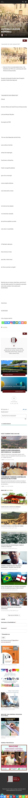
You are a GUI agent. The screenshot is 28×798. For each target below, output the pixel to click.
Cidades (5, 532)
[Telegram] (19, 322)
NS (6, 35)
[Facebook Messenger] (8, 322)
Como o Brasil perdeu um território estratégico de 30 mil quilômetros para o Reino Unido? (13, 587)
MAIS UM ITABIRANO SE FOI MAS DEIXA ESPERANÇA (11, 607)
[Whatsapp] (3, 322)
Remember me (6, 634)
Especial (5, 553)
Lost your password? (6, 642)
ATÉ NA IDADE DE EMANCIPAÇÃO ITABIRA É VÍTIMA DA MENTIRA (12, 545)
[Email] (17, 322)
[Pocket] (22, 322)
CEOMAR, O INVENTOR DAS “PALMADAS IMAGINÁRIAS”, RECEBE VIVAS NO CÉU (11, 566)
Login (25, 409)
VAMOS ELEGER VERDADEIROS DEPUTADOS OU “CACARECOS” (11, 451)
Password (4, 628)
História (3, 26)
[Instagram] (11, 322)
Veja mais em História (13, 615)
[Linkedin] (14, 322)
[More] (25, 322)
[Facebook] (5, 322)
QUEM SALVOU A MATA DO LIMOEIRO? (11, 507)
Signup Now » (15, 640)
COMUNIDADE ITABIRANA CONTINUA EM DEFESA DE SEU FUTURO (13, 478)
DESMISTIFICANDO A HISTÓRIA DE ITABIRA (12, 526)
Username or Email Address (8, 622)
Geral (4, 437)
